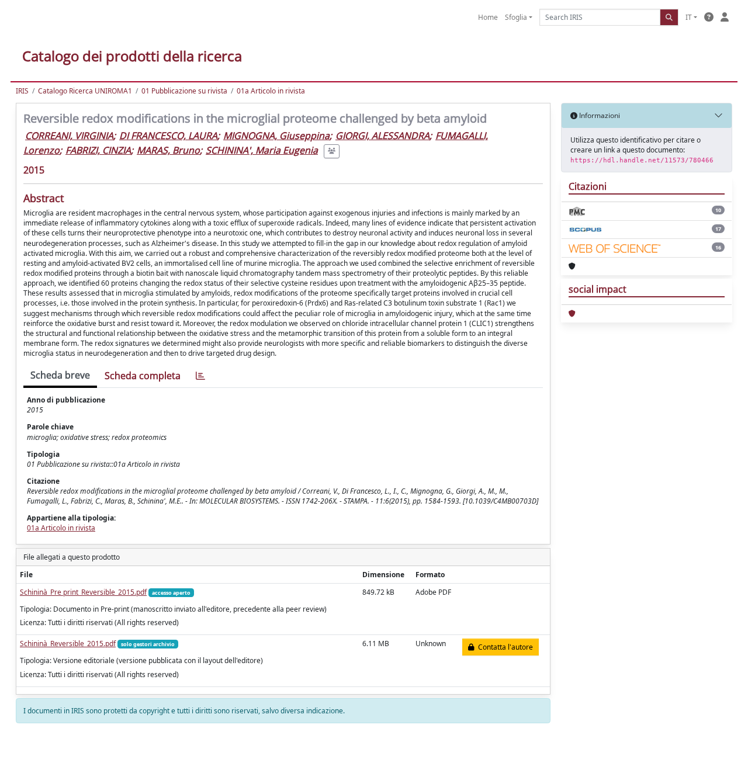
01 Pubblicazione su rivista (184, 91)
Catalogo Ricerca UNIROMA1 (85, 91)
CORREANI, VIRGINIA (69, 135)
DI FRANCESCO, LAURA (168, 135)
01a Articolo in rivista (271, 91)
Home (488, 17)
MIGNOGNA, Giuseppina (276, 135)
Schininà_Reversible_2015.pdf (68, 643)
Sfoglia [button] (516, 17)
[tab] (200, 376)
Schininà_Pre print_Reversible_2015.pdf (83, 592)
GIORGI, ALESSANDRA (382, 135)
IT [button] (688, 17)
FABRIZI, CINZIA (98, 150)
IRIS (22, 91)
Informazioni (598, 115)
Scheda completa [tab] (143, 375)
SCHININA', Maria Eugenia (262, 150)
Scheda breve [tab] (60, 375)
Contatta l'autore (504, 647)
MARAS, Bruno (168, 150)
